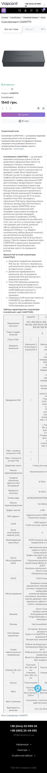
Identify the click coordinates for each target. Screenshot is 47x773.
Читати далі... (19, 149)
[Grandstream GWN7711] (23, 58)
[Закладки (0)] (37, 10)
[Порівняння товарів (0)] (31, 10)
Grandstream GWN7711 (17, 715)
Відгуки (29, 29)
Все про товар (11, 29)
